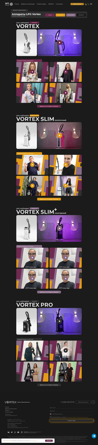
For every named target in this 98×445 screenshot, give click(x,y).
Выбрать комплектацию (28, 4)
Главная (7, 407)
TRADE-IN (7, 410)
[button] (77, 4)
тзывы (17, 4)
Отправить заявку (71, 420)
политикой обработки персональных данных (77, 417)
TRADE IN (51, 4)
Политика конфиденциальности (11, 415)
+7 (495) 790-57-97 (16, 419)
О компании (59, 4)
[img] (93, 402)
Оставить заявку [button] (41, 4)
